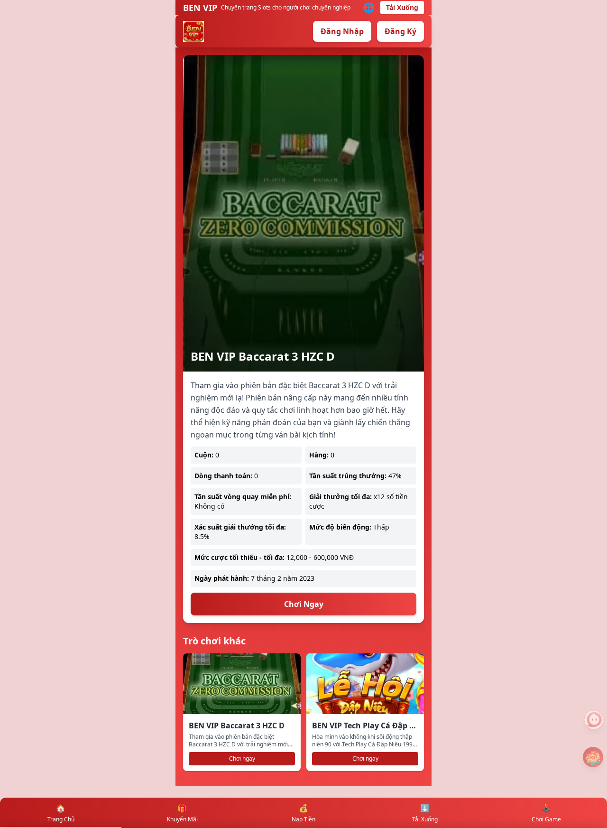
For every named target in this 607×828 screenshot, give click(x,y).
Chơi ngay (242, 758)
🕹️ (546, 813)
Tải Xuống (402, 7)
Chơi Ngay (303, 604)
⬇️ (425, 813)
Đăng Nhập (342, 31)
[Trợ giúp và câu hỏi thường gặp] (593, 719)
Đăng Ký (400, 31)
